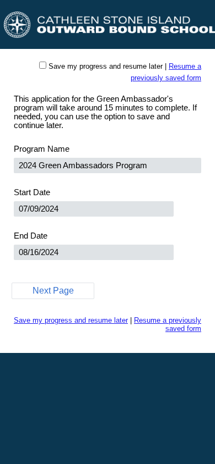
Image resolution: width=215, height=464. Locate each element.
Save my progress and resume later (106, 66)
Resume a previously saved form (167, 324)
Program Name (41, 149)
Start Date (32, 192)
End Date (30, 235)
